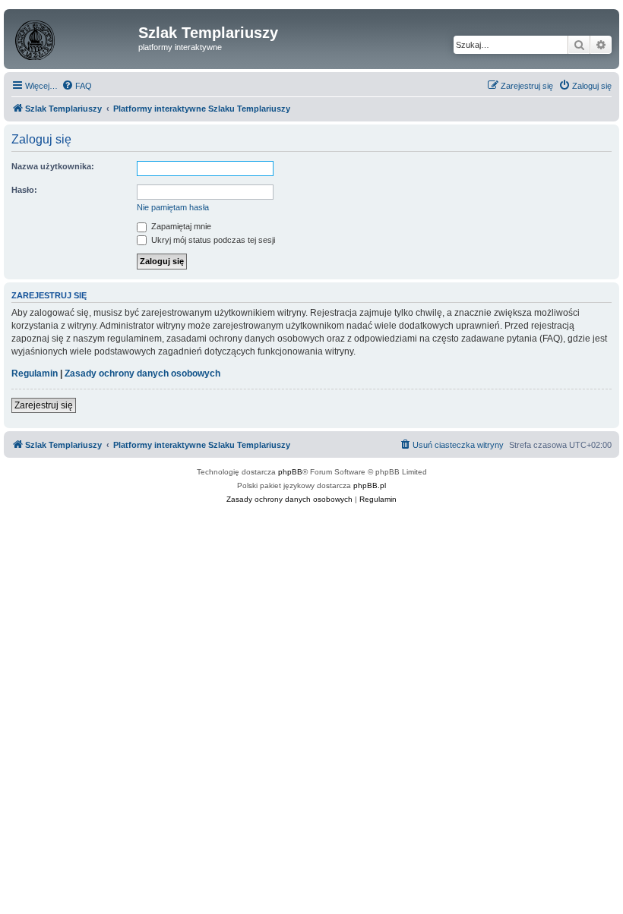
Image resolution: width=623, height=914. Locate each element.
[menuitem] (77, 86)
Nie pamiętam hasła (173, 207)
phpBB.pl (369, 485)
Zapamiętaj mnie (180, 226)
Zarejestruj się (43, 405)
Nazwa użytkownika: (52, 166)
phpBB (290, 472)
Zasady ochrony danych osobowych (142, 373)
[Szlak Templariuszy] (73, 37)
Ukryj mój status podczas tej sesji (212, 239)
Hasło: (24, 189)
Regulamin (34, 373)
